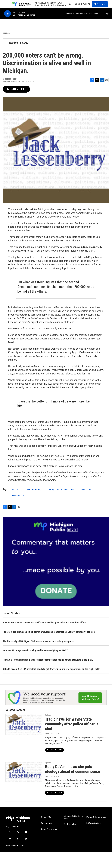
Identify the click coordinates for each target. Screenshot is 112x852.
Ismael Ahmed (18, 495)
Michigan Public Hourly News (73, 817)
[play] (7, 13)
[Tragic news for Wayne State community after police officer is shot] (23, 724)
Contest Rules (70, 824)
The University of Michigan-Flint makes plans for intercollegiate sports (38, 641)
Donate (101, 4)
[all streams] (108, 13)
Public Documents (49, 829)
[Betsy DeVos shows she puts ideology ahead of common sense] (23, 772)
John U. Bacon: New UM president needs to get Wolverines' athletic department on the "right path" (51, 669)
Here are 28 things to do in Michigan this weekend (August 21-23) (35, 650)
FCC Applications (93, 823)
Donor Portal (82, 4)
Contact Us (46, 817)
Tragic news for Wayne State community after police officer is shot (72, 724)
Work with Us (46, 823)
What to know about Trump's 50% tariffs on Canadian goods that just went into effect (44, 622)
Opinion (6, 33)
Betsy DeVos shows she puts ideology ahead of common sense (72, 769)
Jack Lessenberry (34, 489)
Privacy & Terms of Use (96, 817)
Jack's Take (18, 43)
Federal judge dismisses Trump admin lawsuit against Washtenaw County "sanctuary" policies (49, 631)
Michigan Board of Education (61, 489)
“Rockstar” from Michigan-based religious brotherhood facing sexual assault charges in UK (48, 659)
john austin (86, 489)
